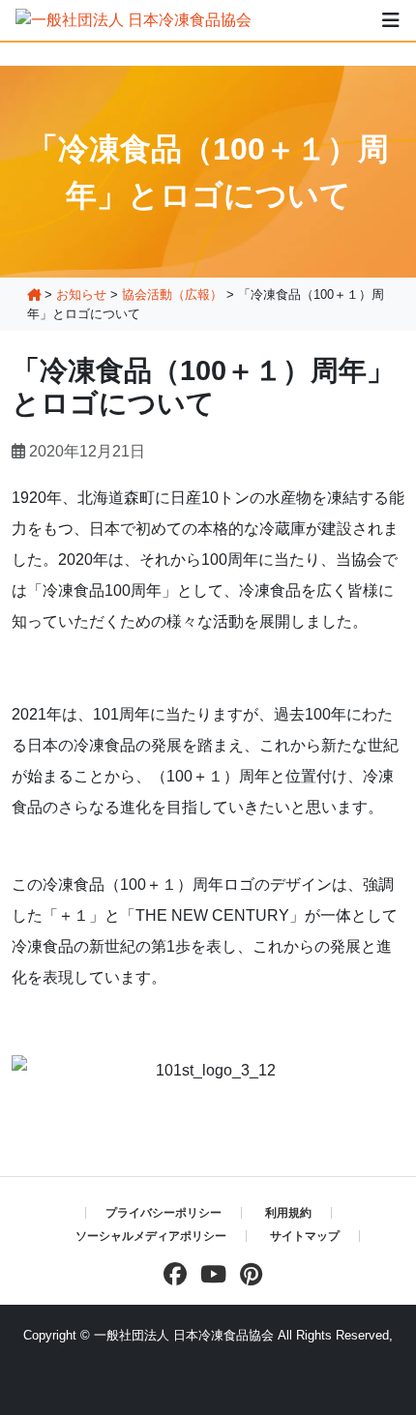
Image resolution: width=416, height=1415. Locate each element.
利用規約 (288, 1213)
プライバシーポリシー (163, 1213)
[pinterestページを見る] (246, 1274)
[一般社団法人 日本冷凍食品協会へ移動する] (34, 294)
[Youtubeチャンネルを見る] (208, 1274)
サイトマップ (305, 1236)
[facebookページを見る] (170, 1274)
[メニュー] (391, 20)
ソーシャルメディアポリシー (150, 1236)
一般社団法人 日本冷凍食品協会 (184, 1335)
